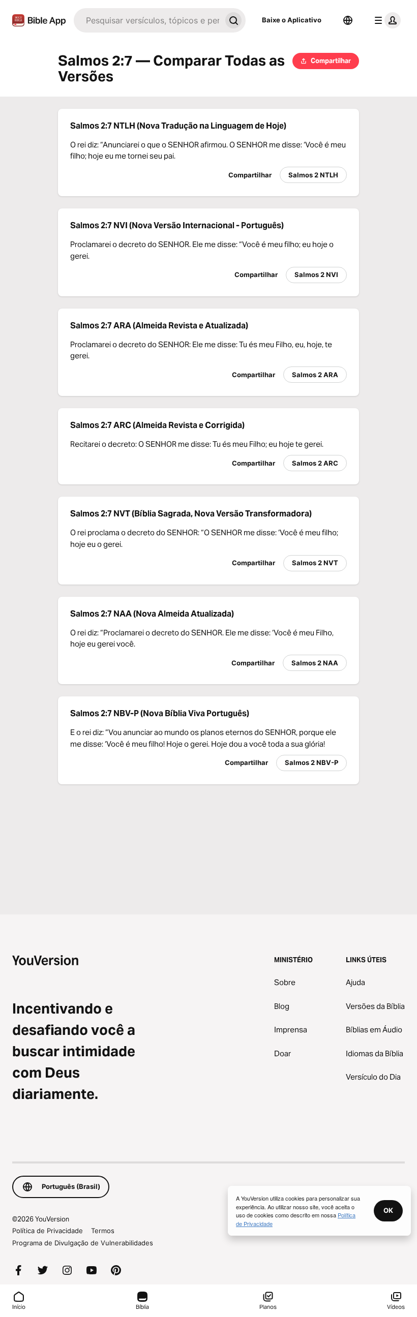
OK (388, 1210)
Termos (102, 1231)
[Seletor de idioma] (348, 20)
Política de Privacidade (47, 1231)
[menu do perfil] (385, 20)
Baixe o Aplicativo (291, 20)
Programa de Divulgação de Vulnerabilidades (82, 1243)
